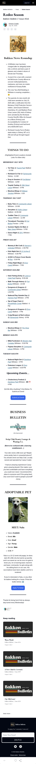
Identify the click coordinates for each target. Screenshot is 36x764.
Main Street (12, 229)
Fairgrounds (27, 174)
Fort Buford (26, 179)
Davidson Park (13, 382)
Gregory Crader (14, 23)
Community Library (25, 204)
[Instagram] (20, 746)
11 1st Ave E (25, 251)
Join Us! (27, 3)
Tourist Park (21, 168)
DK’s (21, 233)
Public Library (22, 210)
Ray (11, 259)
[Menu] (33, 2)
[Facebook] (15, 746)
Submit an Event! (18, 397)
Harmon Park (12, 298)
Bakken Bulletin (8, 9)
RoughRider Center (15, 303)
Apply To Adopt (18, 588)
